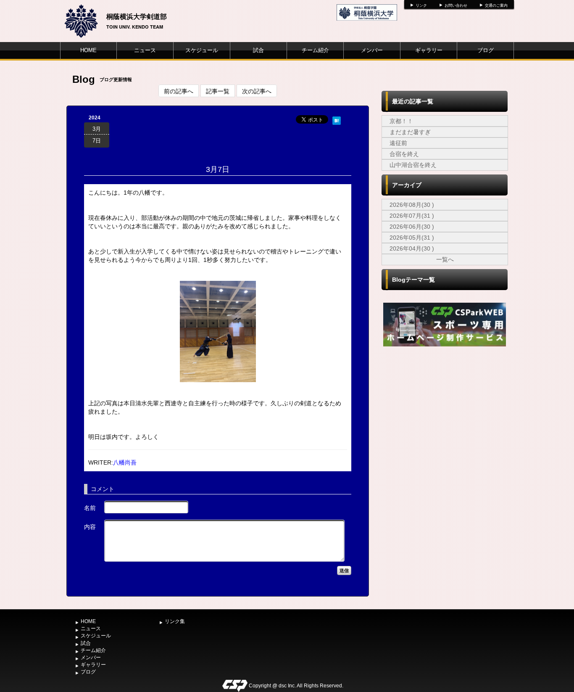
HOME (88, 50)
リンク (421, 5)
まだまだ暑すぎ (410, 132)
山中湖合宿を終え (413, 164)
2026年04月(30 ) (412, 248)
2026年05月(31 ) (412, 237)
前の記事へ (178, 91)
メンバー (372, 50)
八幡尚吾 (125, 462)
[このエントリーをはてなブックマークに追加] (336, 119)
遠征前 (398, 143)
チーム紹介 (315, 50)
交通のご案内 (496, 5)
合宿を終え (404, 154)
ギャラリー (428, 50)
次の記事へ (256, 91)
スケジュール (201, 50)
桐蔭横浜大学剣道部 (136, 16)
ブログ (485, 50)
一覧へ (445, 259)
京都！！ (401, 121)
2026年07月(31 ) (412, 215)
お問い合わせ (456, 5)
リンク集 (175, 621)
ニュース (145, 50)
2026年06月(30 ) (412, 226)
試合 (258, 50)
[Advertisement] (445, 411)
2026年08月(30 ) (412, 204)
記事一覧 (217, 91)
